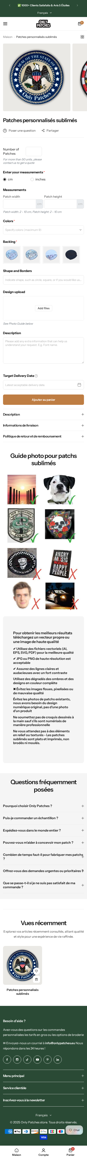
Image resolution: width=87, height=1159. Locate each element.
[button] (9, 5)
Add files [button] (44, 308)
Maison (7, 37)
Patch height (53, 196)
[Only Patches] (43, 23)
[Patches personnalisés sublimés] (22, 965)
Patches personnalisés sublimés (22, 992)
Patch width (11, 196)
